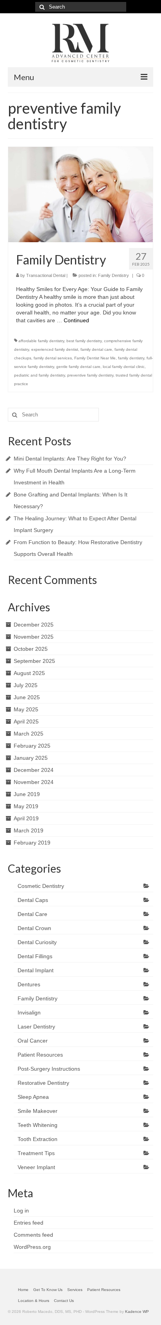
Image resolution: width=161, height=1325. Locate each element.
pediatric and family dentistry (39, 375)
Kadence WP (137, 1311)
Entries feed (28, 1223)
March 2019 (28, 830)
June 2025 (27, 697)
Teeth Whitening (37, 1125)
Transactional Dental (45, 275)
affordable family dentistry (41, 341)
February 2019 (32, 842)
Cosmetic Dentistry (41, 886)
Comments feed (33, 1235)
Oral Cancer (33, 1041)
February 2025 (32, 746)
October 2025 (31, 649)
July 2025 (26, 685)
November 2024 (34, 782)
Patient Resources (40, 1055)
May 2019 (26, 806)
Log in (21, 1210)
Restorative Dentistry (43, 1083)
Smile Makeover (37, 1111)
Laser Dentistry (36, 1026)
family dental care (96, 349)
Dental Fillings (35, 956)
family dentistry (131, 358)
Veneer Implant (36, 1167)
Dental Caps (33, 900)
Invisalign (29, 1012)
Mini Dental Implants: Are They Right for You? (70, 458)
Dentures (29, 984)
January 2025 (31, 758)
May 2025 (26, 709)
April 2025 (26, 721)
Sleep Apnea (33, 1097)
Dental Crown (34, 928)
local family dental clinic (124, 366)
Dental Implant (36, 970)
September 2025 (34, 661)
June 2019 (27, 794)
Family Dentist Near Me (95, 358)
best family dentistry (84, 341)
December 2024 (34, 770)
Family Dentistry (113, 275)
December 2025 (34, 624)
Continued (76, 320)
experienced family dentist (54, 349)
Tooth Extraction (37, 1139)
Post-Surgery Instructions (49, 1069)
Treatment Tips (36, 1153)
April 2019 (26, 818)
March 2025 (28, 733)
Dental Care (32, 914)
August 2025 (29, 673)
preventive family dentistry (90, 375)
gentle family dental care (78, 366)
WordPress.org (32, 1247)
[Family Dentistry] (80, 194)
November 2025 (34, 637)
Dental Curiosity (37, 942)
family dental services (53, 358)
